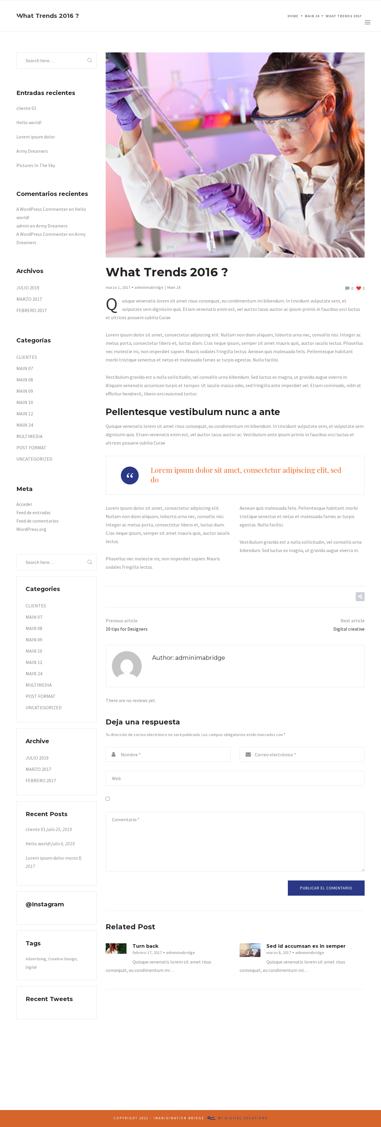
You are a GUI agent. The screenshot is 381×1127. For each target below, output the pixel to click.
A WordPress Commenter (42, 209)
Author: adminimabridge (188, 657)
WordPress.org (31, 529)
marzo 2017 (29, 299)
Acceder (24, 504)
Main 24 (173, 287)
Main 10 (24, 402)
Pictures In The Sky (35, 165)
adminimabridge (149, 287)
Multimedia (29, 436)
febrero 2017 (31, 310)
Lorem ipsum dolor (35, 137)
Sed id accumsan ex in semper (306, 946)
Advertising (36, 958)
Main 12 (24, 414)
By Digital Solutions (243, 1118)
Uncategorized (34, 459)
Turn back (145, 946)
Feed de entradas (33, 512)
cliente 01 (26, 108)
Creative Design (62, 958)
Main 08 (24, 380)
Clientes (26, 357)
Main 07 (24, 368)
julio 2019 (27, 288)
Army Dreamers (32, 151)
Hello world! (28, 122)
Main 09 (24, 391)
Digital (31, 967)
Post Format (31, 448)
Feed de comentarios (37, 521)
